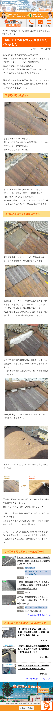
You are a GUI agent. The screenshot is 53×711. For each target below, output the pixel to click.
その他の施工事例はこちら (39, 615)
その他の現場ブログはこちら (38, 678)
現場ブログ (16, 31)
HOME (5, 31)
